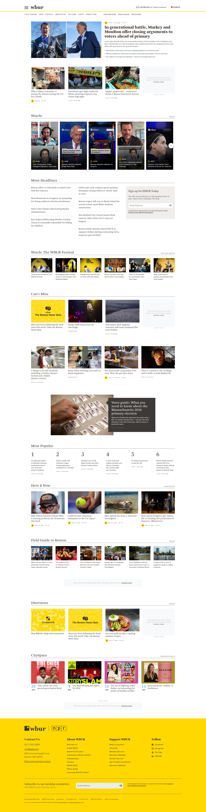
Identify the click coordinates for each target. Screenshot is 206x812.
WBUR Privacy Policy (48, 799)
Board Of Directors (75, 751)
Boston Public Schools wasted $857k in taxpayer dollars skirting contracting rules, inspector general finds (99, 232)
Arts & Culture (37, 382)
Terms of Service (74, 802)
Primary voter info (123, 14)
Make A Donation (116, 745)
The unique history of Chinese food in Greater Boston (62, 564)
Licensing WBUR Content (78, 772)
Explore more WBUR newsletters (140, 212)
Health (37, 101)
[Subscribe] (170, 205)
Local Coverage (30, 14)
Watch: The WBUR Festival (52, 252)
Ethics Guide (72, 769)
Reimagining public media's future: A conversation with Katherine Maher (66, 277)
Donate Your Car (116, 758)
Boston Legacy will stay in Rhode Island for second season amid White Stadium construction (99, 204)
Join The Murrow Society (120, 762)
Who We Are (72, 745)
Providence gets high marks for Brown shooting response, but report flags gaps (83, 94)
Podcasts (49, 14)
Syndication (60, 799)
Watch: (36, 116)
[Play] (106, 22)
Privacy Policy (62, 802)
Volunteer (113, 748)
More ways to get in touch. (37, 761)
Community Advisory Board (78, 755)
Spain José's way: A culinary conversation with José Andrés (163, 277)
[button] (44, 146)
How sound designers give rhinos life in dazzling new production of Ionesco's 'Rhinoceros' (157, 518)
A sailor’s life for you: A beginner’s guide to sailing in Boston (163, 564)
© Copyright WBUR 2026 (32, 799)
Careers (70, 762)
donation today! (159, 82)
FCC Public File (83, 799)
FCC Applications (71, 799)
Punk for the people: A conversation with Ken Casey (136, 277)
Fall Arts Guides (136, 14)
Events (81, 14)
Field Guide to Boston (48, 540)
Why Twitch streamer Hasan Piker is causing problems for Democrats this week (47, 518)
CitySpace (39, 655)
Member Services (117, 751)
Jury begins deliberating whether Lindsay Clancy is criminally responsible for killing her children (51, 223)
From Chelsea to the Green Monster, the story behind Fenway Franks (90, 564)
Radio (41, 14)
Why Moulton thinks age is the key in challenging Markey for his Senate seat (132, 50)
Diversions (39, 603)
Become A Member (117, 755)
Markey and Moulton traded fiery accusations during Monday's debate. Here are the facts (137, 54)
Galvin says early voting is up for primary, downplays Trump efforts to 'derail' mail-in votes (98, 191)
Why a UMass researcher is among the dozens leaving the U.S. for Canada (47, 94)
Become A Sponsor (117, 765)
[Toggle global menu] (26, 7)
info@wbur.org (31, 749)
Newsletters (91, 14)
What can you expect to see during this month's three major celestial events (41, 564)
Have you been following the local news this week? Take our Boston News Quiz (47, 327)
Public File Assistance (112, 799)
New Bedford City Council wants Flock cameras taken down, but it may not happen (97, 218)
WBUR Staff (72, 765)
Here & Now (40, 485)
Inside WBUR (72, 748)
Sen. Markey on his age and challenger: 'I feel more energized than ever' (130, 57)
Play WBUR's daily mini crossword (47, 634)
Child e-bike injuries (110, 14)
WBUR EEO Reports (97, 799)
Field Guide (72, 14)
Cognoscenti (73, 331)
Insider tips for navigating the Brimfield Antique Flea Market (114, 564)
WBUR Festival (60, 14)
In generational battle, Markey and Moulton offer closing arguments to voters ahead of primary (139, 32)
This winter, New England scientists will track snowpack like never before (121, 327)
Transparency (73, 758)
